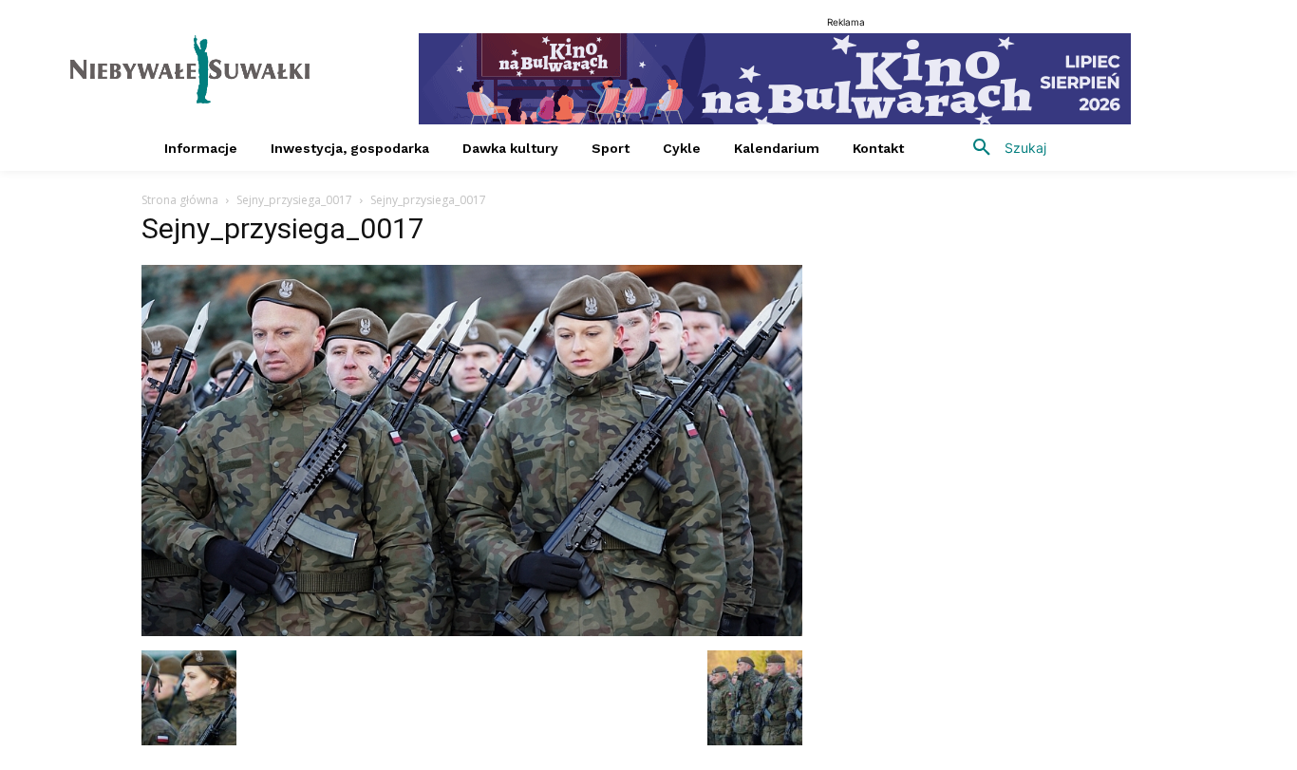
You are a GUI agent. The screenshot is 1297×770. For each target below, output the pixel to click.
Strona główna (179, 200)
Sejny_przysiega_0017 (294, 200)
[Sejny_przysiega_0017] (471, 631)
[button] (1002, 148)
